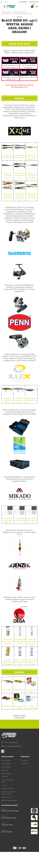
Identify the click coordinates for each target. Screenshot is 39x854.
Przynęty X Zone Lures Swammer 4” (19, 156)
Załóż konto (24, 763)
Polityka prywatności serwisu (7, 781)
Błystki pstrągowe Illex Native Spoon (31, 399)
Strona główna (5, 12)
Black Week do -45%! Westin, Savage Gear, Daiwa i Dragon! (16, 13)
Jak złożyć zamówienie (7, 788)
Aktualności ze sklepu (19, 12)
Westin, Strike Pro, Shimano (10, 811)
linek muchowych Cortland (19, 707)
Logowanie (24, 760)
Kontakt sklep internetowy (9, 800)
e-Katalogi (4, 776)
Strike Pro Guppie (7, 825)
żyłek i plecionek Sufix (31, 691)
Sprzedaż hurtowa (6, 797)
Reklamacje (4, 770)
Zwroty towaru (6, 773)
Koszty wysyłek (5, 767)
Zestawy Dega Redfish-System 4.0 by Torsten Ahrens (32, 642)
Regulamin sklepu (6, 763)
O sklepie (3, 785)
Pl (3, 9)
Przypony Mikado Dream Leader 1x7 (31, 519)
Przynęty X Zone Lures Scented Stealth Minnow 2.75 (31, 177)
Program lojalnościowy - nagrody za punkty (8, 793)
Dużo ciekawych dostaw (8, 818)
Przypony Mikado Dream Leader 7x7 (19, 519)
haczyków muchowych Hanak (31, 707)
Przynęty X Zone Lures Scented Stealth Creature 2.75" (19, 197)
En (3, 6)
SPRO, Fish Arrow (6, 832)
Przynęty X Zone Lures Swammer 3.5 (7, 156)
